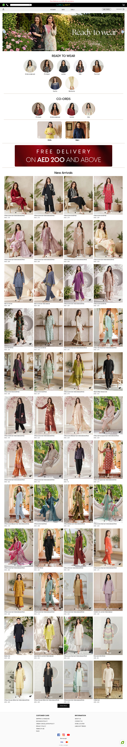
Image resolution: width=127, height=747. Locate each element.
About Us (78, 718)
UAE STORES (106, 9)
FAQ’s (37, 731)
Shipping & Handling (43, 718)
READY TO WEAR (63, 56)
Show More (63, 705)
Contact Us (78, 721)
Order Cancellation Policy (45, 723)
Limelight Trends (80, 726)
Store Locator (79, 723)
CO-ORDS (63, 99)
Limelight (65, 745)
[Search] (30, 5)
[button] (63, 49)
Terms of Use (40, 728)
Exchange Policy (42, 721)
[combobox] (21, 5)
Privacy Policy (41, 726)
